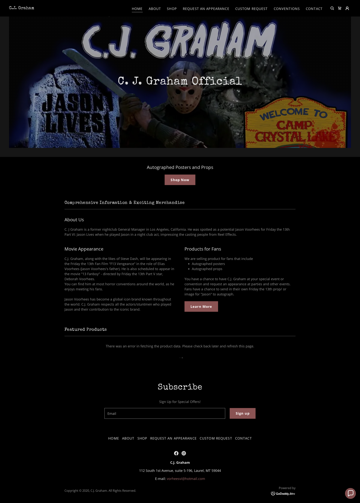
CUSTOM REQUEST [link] (251, 8)
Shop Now (180, 180)
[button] (340, 8)
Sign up (243, 413)
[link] (21, 8)
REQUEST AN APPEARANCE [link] (206, 8)
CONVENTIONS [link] (287, 8)
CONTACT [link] (314, 8)
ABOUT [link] (155, 8)
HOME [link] (137, 8)
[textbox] (164, 413)
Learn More (201, 306)
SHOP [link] (172, 8)
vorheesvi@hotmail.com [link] (186, 478)
